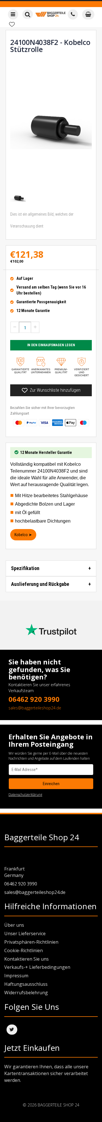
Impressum (16, 975)
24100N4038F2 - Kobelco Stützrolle (50, 45)
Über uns (14, 925)
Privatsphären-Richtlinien (31, 942)
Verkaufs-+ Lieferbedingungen (37, 967)
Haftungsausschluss (26, 984)
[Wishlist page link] (12, 24)
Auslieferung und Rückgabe (40, 584)
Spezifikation (25, 568)
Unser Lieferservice (25, 933)
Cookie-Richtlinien (23, 950)
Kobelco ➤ (23, 534)
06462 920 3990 (34, 699)
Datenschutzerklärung (25, 794)
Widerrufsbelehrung (26, 992)
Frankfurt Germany (14, 872)
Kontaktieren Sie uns (26, 959)
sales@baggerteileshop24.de (34, 708)
